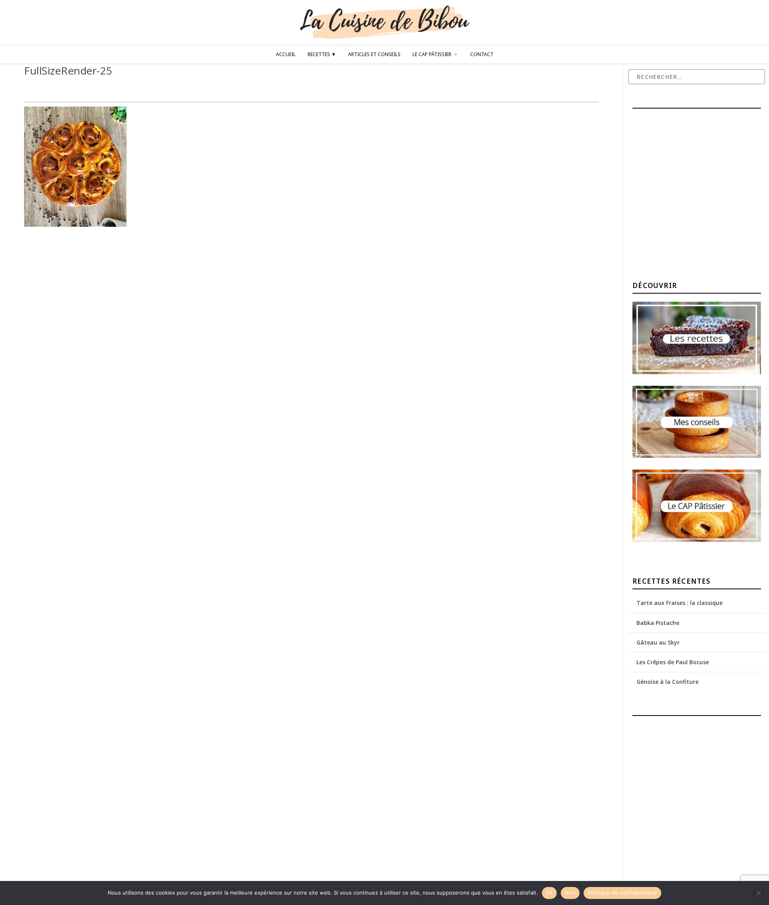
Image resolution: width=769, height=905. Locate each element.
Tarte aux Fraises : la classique (679, 603)
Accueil (286, 54)
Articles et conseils (374, 54)
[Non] (758, 893)
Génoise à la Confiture (667, 681)
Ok (549, 892)
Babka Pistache (657, 623)
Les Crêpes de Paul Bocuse (672, 662)
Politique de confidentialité (622, 892)
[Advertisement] (692, 196)
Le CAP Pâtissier (432, 54)
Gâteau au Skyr (658, 642)
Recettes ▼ (322, 54)
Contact (481, 54)
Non (570, 892)
